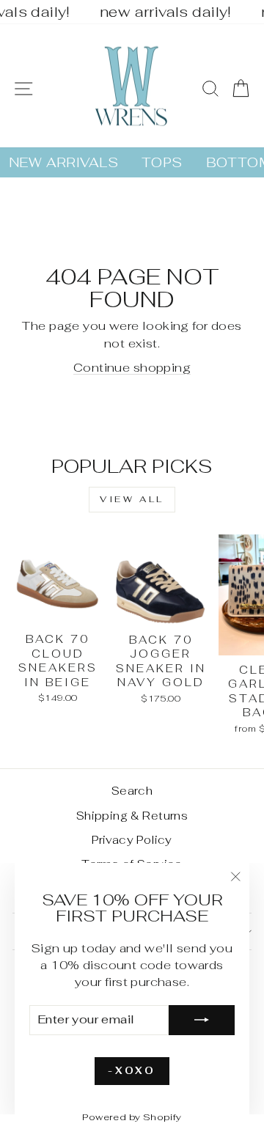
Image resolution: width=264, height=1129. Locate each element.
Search (132, 791)
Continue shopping (132, 367)
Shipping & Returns (132, 816)
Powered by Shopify (131, 1117)
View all (132, 499)
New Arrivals (63, 162)
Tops (162, 162)
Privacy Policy (132, 840)
